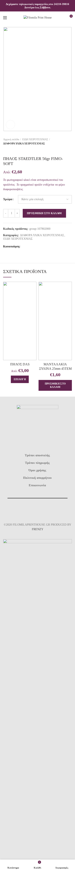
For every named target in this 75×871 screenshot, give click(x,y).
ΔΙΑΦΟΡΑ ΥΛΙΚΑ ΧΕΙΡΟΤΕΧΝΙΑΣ (24, 143)
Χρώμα (7, 199)
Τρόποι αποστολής (37, 455)
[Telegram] (45, 246)
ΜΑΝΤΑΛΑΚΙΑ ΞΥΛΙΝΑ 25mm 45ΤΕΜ (55, 366)
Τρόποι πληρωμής (37, 462)
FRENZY (37, 529)
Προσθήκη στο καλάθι (44, 213)
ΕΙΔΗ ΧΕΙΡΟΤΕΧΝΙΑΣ (35, 139)
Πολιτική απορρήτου (37, 477)
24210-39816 (61, 4)
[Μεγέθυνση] (10, 124)
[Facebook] (25, 246)
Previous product (5, 150)
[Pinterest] (35, 246)
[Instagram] (42, 510)
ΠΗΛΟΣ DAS (20, 364)
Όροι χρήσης (37, 470)
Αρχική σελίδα (11, 139)
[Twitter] (30, 246)
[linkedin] (40, 246)
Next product (13, 150)
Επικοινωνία (37, 485)
